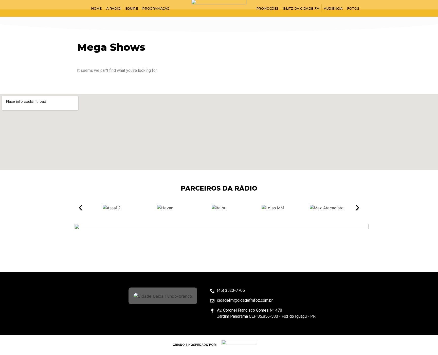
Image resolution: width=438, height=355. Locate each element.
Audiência (333, 8)
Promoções (267, 8)
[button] (80, 208)
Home (96, 8)
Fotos (353, 8)
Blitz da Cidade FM (301, 8)
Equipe (131, 8)
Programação (156, 8)
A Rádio (113, 8)
